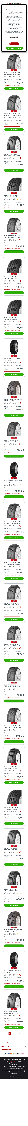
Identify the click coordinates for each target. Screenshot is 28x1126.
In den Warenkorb (14, 88)
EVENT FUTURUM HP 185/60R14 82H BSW (11, 767)
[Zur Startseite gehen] (14, 4)
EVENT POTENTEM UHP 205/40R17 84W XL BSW (12, 522)
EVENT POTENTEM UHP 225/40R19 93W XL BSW (12, 645)
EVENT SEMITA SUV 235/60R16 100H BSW (11, 849)
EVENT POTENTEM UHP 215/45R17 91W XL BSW (12, 236)
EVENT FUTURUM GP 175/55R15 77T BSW (11, 195)
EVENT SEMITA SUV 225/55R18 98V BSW (11, 1012)
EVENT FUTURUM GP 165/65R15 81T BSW (11, 277)
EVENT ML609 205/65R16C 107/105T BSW (13, 400)
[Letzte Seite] (25, 1033)
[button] (19, 76)
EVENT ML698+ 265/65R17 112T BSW (13, 481)
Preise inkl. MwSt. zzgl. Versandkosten (12, 85)
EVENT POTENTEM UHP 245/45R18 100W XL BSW (12, 114)
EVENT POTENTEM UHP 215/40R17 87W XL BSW (12, 73)
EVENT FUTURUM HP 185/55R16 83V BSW (11, 890)
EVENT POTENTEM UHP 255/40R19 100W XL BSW (12, 604)
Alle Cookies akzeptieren (14, 48)
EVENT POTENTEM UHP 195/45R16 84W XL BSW (12, 563)
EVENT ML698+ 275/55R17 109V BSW (13, 359)
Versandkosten (13, 1061)
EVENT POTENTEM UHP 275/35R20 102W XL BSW (12, 726)
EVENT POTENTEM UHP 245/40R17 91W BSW (12, 440)
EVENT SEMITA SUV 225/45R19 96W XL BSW (12, 155)
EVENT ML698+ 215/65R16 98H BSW (12, 971)
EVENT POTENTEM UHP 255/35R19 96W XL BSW (12, 685)
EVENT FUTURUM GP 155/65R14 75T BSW (11, 318)
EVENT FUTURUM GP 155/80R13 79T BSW (11, 808)
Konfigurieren (14, 44)
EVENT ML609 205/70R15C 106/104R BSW (13, 930)
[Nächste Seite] (22, 1033)
